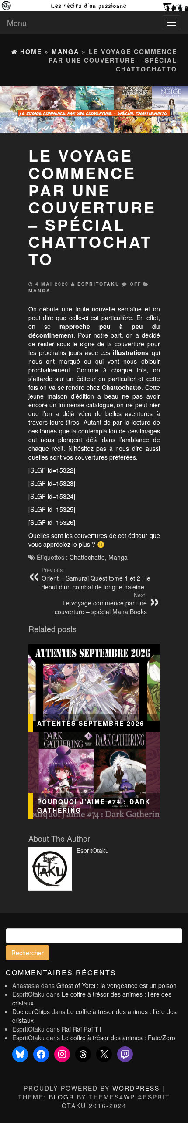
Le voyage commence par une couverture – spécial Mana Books (101, 603)
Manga (39, 290)
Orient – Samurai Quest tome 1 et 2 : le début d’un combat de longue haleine (96, 578)
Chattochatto (87, 557)
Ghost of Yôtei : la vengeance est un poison (116, 985)
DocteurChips (31, 1011)
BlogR (61, 1097)
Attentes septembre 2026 (90, 723)
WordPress (136, 1088)
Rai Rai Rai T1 (82, 1029)
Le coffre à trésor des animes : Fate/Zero (118, 1037)
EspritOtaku (98, 284)
